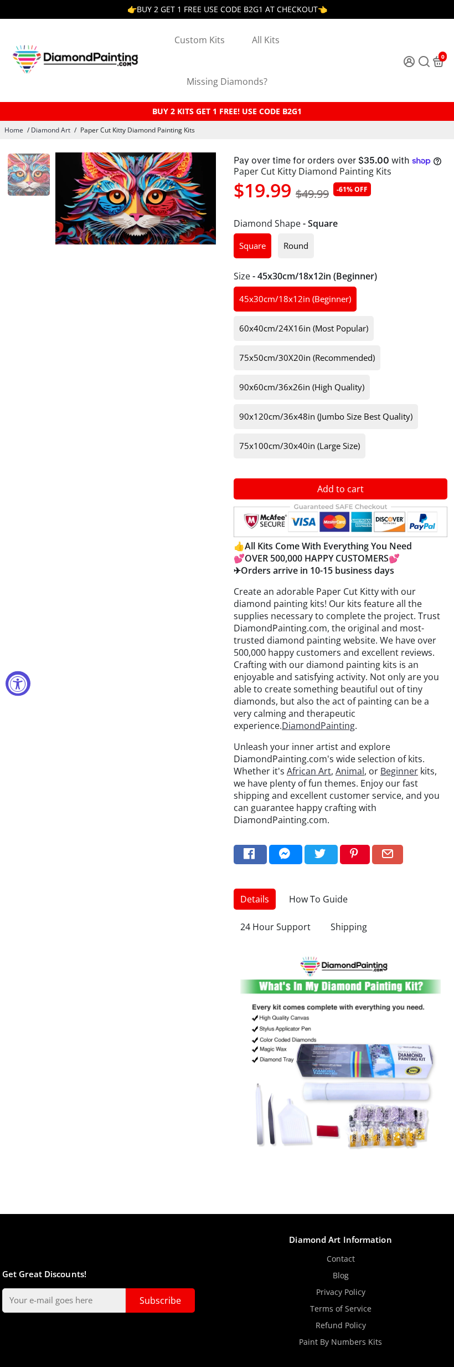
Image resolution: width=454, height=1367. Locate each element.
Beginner (399, 771)
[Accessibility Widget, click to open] (18, 683)
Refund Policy (341, 1325)
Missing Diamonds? (227, 81)
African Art (309, 771)
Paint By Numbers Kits (340, 1342)
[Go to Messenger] (285, 854)
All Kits (266, 40)
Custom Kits (199, 40)
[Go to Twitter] (321, 854)
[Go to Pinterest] (355, 854)
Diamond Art (50, 130)
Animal (350, 771)
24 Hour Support (275, 927)
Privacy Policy (340, 1292)
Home (13, 130)
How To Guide (318, 899)
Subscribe (160, 1300)
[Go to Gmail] (387, 854)
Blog (341, 1276)
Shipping (349, 927)
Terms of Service (341, 1309)
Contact (341, 1259)
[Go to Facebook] (250, 854)
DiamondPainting (318, 726)
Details (254, 899)
